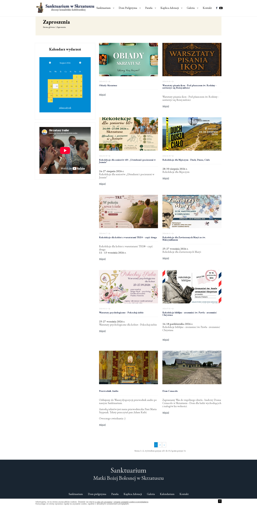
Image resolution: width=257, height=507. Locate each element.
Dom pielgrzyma (97, 494)
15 (76, 86)
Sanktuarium (103, 8)
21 (71, 90)
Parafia (148, 8)
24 (51, 95)
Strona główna (49, 27)
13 (67, 86)
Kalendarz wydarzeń (65, 49)
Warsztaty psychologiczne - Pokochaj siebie (121, 312)
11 (57, 86)
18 (57, 90)
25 (57, 95)
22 (76, 90)
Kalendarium (167, 494)
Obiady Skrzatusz (108, 85)
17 (51, 90)
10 (51, 86)
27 (67, 95)
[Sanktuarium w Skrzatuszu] (66, 7)
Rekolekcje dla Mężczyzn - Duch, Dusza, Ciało (186, 160)
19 (61, 90)
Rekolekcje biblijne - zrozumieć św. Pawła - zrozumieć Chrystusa (189, 313)
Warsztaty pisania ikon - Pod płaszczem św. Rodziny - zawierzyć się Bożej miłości (189, 86)
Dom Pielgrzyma (128, 8)
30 (81, 95)
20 (67, 90)
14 (71, 86)
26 (61, 95)
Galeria (191, 8)
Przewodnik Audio (108, 391)
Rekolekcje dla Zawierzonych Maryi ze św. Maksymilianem (184, 238)
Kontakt (207, 8)
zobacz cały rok (65, 107)
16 (81, 86)
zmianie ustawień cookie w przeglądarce (131, 502)
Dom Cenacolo (170, 391)
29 (76, 95)
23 (81, 90)
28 (71, 95)
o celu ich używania (103, 502)
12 (61, 86)
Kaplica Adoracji (169, 8)
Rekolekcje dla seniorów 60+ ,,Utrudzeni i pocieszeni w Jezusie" (127, 161)
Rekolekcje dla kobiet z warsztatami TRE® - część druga (128, 237)
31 (51, 100)
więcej (102, 94)
